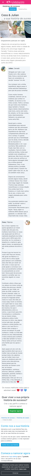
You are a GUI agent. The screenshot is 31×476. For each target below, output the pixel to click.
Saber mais (22, 469)
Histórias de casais (23, 418)
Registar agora (15, 411)
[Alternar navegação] (3, 2)
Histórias (13, 9)
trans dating (13, 456)
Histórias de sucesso (11, 6)
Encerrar (15, 473)
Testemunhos (22, 9)
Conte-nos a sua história (10, 445)
